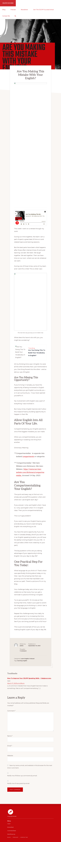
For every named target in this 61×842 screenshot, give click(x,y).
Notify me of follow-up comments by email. (22, 775)
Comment (11, 711)
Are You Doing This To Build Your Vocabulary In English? (36, 352)
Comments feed (11, 830)
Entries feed (10, 827)
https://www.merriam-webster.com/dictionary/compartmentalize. (30, 472)
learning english (22, 660)
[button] (15, 16)
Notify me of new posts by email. (18, 783)
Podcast (31, 658)
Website (10, 755)
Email (9, 746)
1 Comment (23, 651)
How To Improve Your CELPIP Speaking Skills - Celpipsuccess (29, 678)
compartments (28, 456)
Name (9, 736)
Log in (8, 823)
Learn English (25, 658)
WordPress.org (11, 834)
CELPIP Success (7, 3)
